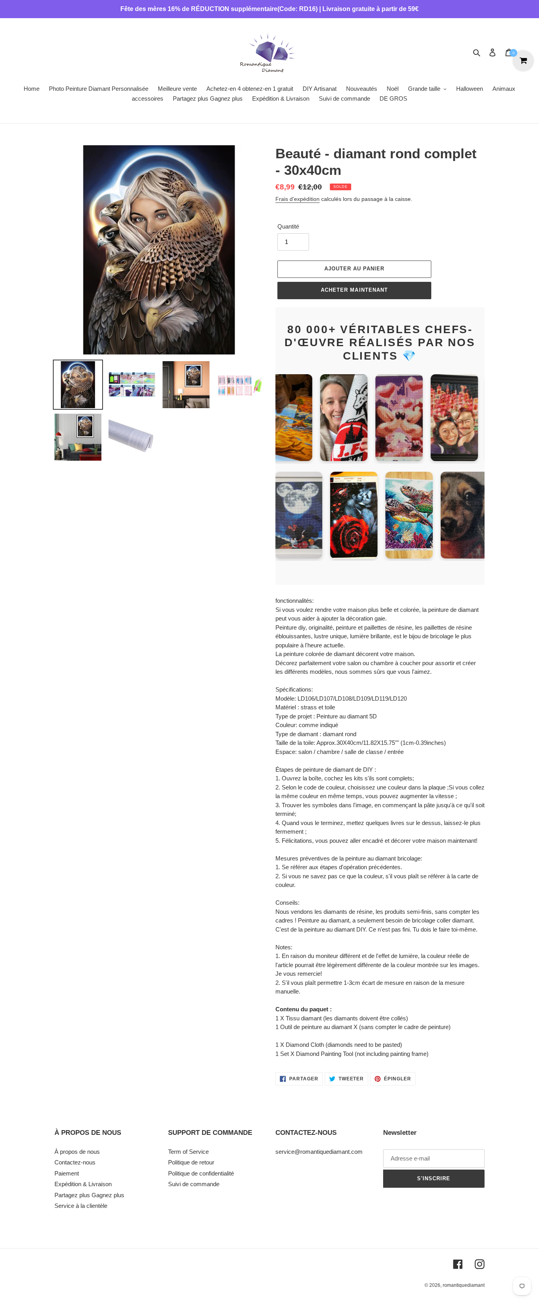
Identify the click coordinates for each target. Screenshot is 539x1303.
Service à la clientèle (80, 1205)
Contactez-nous (74, 1162)
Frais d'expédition (297, 199)
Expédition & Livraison (83, 1184)
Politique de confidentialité (201, 1173)
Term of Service (188, 1151)
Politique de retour (191, 1162)
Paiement (66, 1173)
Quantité (288, 226)
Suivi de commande (193, 1184)
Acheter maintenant (354, 290)
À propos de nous (77, 1151)
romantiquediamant (464, 1285)
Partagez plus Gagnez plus (89, 1195)
